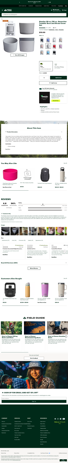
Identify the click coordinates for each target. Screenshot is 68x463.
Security (41, 444)
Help (66, 5)
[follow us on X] (61, 418)
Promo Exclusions (43, 437)
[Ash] (48, 46)
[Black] (54, 52)
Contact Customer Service (19, 432)
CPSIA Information (43, 435)
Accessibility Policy (30, 453)
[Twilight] (42, 39)
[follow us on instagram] (58, 418)
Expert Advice (46, 5)
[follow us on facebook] (55, 418)
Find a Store (54, 5)
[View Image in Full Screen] (10, 28)
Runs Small (20, 205)
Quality (20, 210)
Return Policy (42, 423)
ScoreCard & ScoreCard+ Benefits (20, 423)
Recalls (41, 439)
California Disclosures (63, 453)
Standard (43, 205)
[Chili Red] (54, 46)
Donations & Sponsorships (6, 423)
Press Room (4, 432)
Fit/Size (20, 202)
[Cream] (60, 39)
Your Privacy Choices (44, 453)
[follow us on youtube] (63, 418)
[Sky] (48, 52)
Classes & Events (38, 5)
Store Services (17, 428)
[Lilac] (60, 46)
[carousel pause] (50, 2)
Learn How (55, 89)
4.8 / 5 (65, 210)
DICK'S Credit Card (22, 5)
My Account (16, 430)
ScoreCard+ (31, 5)
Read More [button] (7, 149)
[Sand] (42, 52)
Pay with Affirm (17, 439)
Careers (3, 428)
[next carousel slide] (48, 2)
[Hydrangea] (48, 39)
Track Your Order (17, 435)
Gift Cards (16, 437)
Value (19, 207)
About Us (3, 421)
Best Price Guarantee (44, 430)
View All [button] (65, 163)
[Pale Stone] (54, 39)
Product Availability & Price (45, 432)
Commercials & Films (5, 430)
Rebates (28, 423)
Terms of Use (3, 453)
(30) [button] (55, 27)
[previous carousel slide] (19, 2)
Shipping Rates (43, 428)
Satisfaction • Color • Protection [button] (56, 29)
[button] (19, 55)
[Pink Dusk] (42, 46)
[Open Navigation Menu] (2, 10)
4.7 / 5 (66, 207)
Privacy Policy (16, 453)
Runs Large (64, 205)
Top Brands (29, 428)
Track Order (60, 5)
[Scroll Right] (63, 231)
